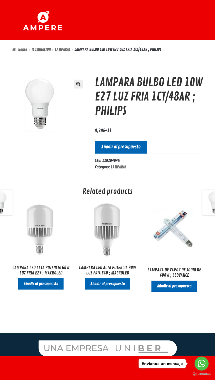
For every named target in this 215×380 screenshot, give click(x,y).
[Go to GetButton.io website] (202, 374)
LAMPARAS (62, 49)
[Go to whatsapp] (202, 364)
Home (22, 49)
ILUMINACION (41, 49)
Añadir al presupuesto (121, 147)
